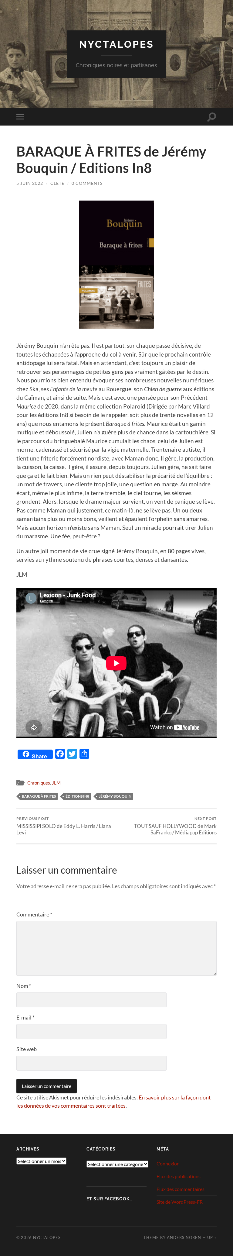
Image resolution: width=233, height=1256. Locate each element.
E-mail (25, 1017)
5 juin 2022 (29, 183)
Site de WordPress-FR (180, 1202)
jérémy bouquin (115, 796)
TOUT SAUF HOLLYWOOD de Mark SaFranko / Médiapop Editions (175, 826)
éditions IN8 (77, 796)
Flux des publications (179, 1176)
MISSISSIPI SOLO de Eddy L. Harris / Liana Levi (63, 826)
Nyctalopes (116, 44)
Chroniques (38, 782)
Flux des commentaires (180, 1189)
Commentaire (34, 914)
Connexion (168, 1163)
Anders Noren (184, 1237)
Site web (26, 1049)
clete (57, 183)
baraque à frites (39, 796)
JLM (56, 782)
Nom (23, 985)
